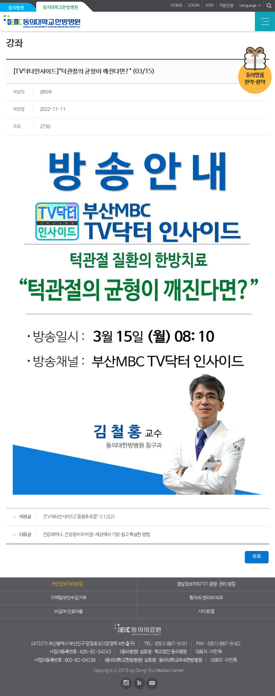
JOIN (209, 5)
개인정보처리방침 (66, 584)
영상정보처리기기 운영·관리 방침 (206, 584)
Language (248, 5)
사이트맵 (206, 611)
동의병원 (16, 7)
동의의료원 (51, 21)
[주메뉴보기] (265, 21)
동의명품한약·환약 (254, 78)
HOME (176, 5)
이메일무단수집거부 (68, 598)
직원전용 (226, 5)
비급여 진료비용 (68, 611)
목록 (256, 557)
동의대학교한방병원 (60, 7)
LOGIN (194, 5)
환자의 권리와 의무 (206, 598)
